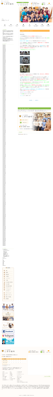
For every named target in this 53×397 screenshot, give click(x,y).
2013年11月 (4, 166)
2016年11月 (4, 131)
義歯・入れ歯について (6, 255)
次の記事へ (36, 100)
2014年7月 (4, 159)
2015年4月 (4, 150)
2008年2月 (4, 224)
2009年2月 (4, 212)
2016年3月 (4, 139)
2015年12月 (4, 142)
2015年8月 (4, 146)
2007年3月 (4, 235)
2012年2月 (4, 181)
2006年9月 (4, 241)
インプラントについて (6, 250)
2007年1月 (4, 237)
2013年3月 (4, 171)
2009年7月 (4, 207)
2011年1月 (4, 192)
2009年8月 (4, 206)
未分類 (3, 261)
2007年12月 (4, 226)
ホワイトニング (19, 375)
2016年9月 (4, 133)
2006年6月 (4, 243)
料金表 (22, 134)
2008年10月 (4, 216)
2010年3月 (4, 200)
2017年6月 (4, 125)
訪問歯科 (18, 378)
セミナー (4, 257)
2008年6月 (4, 220)
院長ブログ (4, 265)
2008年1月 (4, 225)
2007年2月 (4, 236)
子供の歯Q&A (5, 252)
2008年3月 (4, 223)
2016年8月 (4, 134)
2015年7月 (4, 147)
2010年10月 (4, 194)
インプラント (11, 376)
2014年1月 (4, 164)
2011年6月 (4, 187)
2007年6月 (4, 232)
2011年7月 (4, 186)
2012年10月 (4, 173)
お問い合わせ (4, 378)
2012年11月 (4, 172)
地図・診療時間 (5, 376)
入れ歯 (11, 377)
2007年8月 (4, 230)
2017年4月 (4, 126)
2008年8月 (4, 218)
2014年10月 (4, 156)
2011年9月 (4, 184)
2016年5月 (4, 137)
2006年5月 (4, 244)
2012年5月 (4, 178)
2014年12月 (4, 154)
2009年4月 (4, 210)
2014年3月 (4, 163)
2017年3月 (4, 127)
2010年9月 (4, 195)
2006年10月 (4, 240)
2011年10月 (4, 183)
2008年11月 (4, 215)
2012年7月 (4, 176)
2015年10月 (4, 144)
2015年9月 (4, 145)
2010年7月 (4, 197)
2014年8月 (4, 158)
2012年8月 (4, 175)
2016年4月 (4, 138)
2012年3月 (4, 180)
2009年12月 (4, 202)
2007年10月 (4, 228)
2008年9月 (4, 217)
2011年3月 (4, 190)
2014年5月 (4, 161)
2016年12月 (4, 130)
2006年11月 (4, 239)
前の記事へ (30, 100)
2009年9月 (4, 205)
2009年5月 (4, 209)
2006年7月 (4, 242)
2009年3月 (4, 211)
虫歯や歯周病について (6, 256)
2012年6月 (4, 177)
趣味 (3, 263)
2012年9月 (4, 174)
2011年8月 (4, 185)
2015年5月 (4, 149)
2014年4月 (4, 162)
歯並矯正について (5, 254)
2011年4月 (4, 189)
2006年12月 (4, 238)
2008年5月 (4, 221)
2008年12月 (4, 214)
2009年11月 (4, 203)
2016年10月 (4, 132)
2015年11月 (4, 143)
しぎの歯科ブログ (5, 249)
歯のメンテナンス (19, 376)
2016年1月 (4, 141)
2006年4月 (4, 245)
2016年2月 (4, 140)
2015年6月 (4, 148)
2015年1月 (4, 153)
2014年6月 (4, 160)
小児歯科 (11, 375)
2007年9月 (4, 229)
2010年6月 (4, 198)
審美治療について (5, 253)
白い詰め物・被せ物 (12, 378)
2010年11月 (4, 193)
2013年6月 (4, 169)
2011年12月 (4, 182)
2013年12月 (4, 165)
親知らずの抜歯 (19, 377)
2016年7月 (4, 135)
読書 (3, 262)
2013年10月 (4, 167)
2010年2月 (4, 201)
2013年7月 (4, 168)
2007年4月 (4, 234)
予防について (5, 251)
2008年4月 (4, 222)
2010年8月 (4, 196)
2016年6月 (4, 136)
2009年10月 (4, 204)
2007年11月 (4, 227)
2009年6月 (4, 208)
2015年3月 (4, 151)
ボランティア (4, 258)
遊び (3, 264)
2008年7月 (4, 219)
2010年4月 (4, 199)
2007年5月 (4, 233)
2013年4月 (4, 170)
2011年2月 (4, 191)
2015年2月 (4, 152)
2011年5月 (4, 188)
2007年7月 (4, 231)
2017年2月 (4, 128)
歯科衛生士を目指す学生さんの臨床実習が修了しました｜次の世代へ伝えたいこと (8, 34)
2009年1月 (4, 213)
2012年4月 (4, 179)
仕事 (3, 260)
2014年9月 (4, 157)
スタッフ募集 (4, 377)
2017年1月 (4, 129)
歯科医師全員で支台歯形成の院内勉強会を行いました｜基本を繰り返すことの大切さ (8, 31)
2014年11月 (4, 155)
